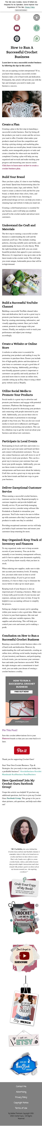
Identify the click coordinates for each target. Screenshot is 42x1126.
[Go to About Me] (24, 845)
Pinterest (6, 738)
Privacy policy (29, 7)
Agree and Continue (21, 10)
